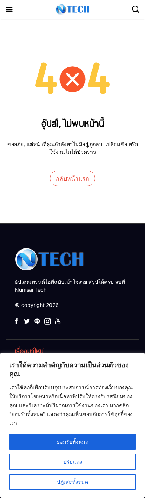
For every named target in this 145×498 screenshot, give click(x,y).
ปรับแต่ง (72, 462)
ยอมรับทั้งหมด (72, 441)
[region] (72, 425)
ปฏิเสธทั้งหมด (72, 482)
